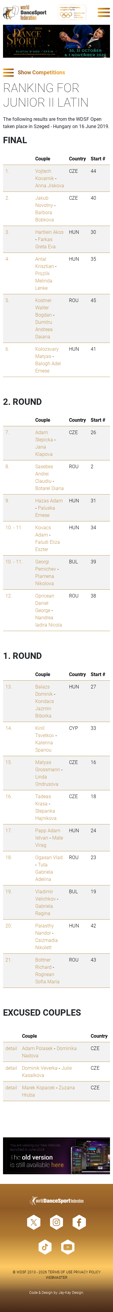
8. (7, 466)
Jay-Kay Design (70, 1292)
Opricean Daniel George (44, 602)
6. (7, 349)
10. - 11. (14, 527)
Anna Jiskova (49, 185)
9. (7, 500)
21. (8, 959)
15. (8, 762)
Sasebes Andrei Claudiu (44, 473)
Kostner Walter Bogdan (43, 307)
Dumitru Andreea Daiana (44, 329)
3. (7, 232)
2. (7, 198)
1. (7, 171)
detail (11, 1048)
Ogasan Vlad (49, 857)
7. (7, 432)
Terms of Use (60, 1271)
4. (7, 259)
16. (8, 796)
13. (8, 686)
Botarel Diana (49, 488)
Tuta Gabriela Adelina (44, 871)
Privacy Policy (87, 1271)
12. (8, 595)
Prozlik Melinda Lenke (43, 280)
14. (8, 728)
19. (8, 891)
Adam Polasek (37, 1048)
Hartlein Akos (49, 232)
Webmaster (56, 1277)
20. (8, 925)
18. (8, 857)
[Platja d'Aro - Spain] (56, 41)
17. (8, 830)
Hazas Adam (49, 500)
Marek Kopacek (38, 1087)
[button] (56, 72)
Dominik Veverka (40, 1068)
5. (7, 300)
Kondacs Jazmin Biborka (44, 708)
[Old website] (56, 1155)
